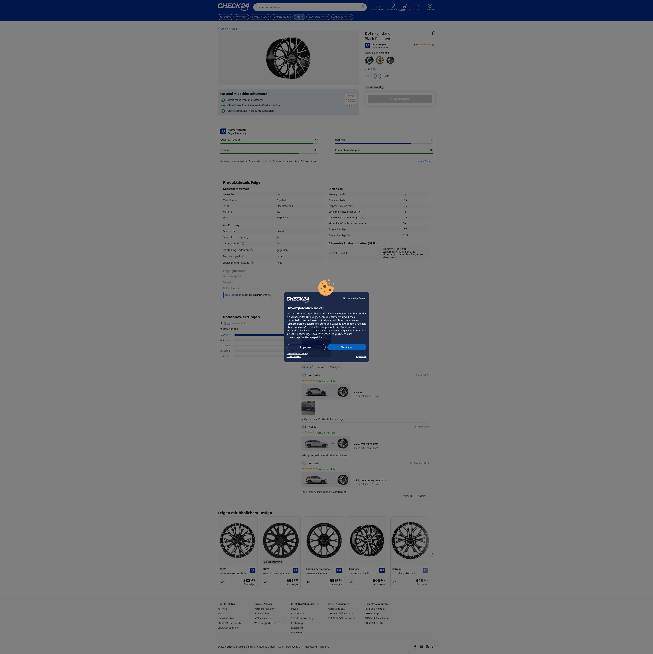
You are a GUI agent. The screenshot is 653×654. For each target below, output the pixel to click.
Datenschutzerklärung (297, 353)
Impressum (361, 356)
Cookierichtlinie (294, 356)
